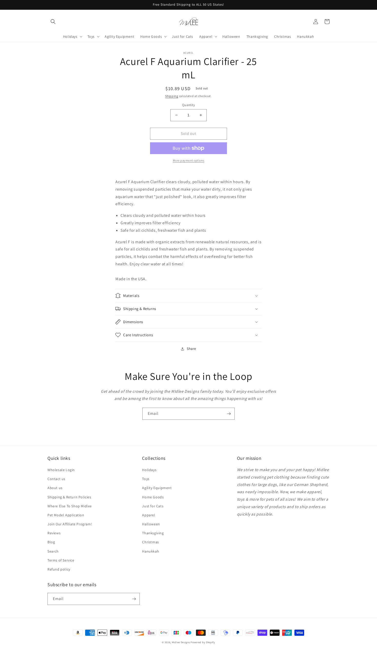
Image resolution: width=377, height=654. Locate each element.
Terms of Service (60, 560)
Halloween (151, 524)
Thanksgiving (153, 533)
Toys (145, 479)
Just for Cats (152, 506)
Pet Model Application (65, 515)
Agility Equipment (157, 487)
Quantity (188, 105)
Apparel (148, 515)
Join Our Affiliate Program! (69, 524)
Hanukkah (150, 551)
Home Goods (153, 497)
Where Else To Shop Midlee (69, 506)
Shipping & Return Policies (69, 497)
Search (53, 551)
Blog (51, 542)
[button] (53, 21)
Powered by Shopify (203, 642)
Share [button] (191, 348)
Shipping (171, 96)
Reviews (54, 533)
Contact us (56, 479)
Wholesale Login (61, 470)
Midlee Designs (181, 642)
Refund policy (58, 569)
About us (55, 487)
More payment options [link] (188, 160)
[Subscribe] (228, 414)
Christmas (150, 542)
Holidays (149, 470)
